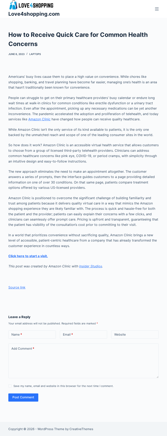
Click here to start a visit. (28, 256)
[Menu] (157, 9)
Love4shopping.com (34, 14)
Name (16, 334)
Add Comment (22, 348)
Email (68, 334)
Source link (16, 287)
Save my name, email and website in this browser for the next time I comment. (63, 386)
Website (120, 334)
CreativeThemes (81, 429)
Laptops (35, 54)
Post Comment (23, 397)
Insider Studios (90, 266)
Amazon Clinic (39, 119)
